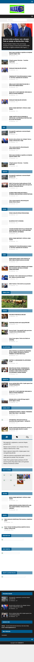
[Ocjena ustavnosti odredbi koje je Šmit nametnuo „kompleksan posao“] (2, 519)
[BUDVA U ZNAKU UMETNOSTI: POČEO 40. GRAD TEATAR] (5, 240)
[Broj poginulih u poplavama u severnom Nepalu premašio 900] (5, 133)
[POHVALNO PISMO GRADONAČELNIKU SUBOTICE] (13, 476)
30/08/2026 (12, 150)
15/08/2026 (12, 341)
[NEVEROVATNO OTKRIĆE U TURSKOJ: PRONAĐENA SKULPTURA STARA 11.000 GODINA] (5, 413)
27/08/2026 (12, 423)
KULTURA (5, 493)
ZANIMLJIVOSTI (6, 408)
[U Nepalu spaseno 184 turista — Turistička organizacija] (5, 62)
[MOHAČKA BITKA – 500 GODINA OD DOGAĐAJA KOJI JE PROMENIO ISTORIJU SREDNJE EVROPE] (7, 481)
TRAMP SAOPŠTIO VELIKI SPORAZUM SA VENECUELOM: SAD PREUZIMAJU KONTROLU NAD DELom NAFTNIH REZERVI (20, 118)
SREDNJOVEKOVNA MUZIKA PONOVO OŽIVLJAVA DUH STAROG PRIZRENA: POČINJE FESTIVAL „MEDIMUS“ (20, 507)
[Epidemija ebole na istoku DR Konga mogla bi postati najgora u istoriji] (5, 401)
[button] (32, 1)
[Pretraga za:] (17, 20)
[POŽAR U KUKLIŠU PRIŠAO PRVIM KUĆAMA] (5, 214)
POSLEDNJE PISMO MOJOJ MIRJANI (17, 314)
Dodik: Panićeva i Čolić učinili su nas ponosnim (20, 283)
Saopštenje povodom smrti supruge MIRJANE (19, 322)
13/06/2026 (8, 522)
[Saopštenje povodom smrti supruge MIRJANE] (5, 324)
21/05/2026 (12, 374)
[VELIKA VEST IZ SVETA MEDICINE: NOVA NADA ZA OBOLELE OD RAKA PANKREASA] (5, 93)
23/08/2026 (12, 285)
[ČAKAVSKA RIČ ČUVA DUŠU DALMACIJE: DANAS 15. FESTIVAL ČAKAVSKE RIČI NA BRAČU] (5, 78)
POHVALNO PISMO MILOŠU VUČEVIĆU (17, 68)
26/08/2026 (12, 279)
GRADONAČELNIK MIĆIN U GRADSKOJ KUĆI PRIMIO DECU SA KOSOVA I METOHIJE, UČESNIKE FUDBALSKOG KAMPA (20, 268)
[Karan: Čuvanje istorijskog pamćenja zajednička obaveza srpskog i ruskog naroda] (2, 527)
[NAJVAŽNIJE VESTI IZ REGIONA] (5, 222)
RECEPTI (5, 515)
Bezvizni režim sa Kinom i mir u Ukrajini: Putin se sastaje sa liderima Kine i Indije (16, 447)
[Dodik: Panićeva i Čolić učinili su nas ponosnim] (5, 285)
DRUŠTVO (5, 171)
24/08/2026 (12, 430)
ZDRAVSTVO (5, 379)
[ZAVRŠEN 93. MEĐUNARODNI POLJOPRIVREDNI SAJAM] (5, 361)
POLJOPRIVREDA (6, 347)
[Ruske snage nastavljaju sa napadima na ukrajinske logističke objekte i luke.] (5, 54)
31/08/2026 (12, 134)
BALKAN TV (21, 643)
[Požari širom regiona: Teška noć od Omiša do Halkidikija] (5, 340)
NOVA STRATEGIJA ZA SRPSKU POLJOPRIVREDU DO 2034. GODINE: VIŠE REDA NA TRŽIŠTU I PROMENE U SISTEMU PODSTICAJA (20, 352)
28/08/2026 (12, 271)
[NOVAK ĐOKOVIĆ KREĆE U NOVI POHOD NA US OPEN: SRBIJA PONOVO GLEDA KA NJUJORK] (5, 260)
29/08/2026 (12, 55)
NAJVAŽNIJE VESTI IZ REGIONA (16, 221)
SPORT (4, 255)
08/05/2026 (8, 530)
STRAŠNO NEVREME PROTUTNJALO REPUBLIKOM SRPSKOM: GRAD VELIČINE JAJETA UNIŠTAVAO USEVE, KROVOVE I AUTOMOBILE (20, 230)
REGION (4, 209)
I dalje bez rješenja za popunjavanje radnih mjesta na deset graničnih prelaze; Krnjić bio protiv (17, 456)
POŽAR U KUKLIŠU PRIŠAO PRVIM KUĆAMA (19, 213)
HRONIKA (5, 310)
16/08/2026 (12, 333)
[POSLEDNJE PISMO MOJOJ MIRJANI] (5, 316)
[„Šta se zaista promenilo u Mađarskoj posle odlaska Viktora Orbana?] (5, 148)
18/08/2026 (12, 324)
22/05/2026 (12, 363)
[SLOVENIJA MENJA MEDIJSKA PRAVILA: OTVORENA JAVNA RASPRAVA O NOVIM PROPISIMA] (5, 194)
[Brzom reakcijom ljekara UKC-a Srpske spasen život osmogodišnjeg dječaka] (5, 385)
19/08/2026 (12, 316)
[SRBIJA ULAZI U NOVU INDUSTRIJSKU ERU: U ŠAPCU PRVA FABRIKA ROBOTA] (5, 85)
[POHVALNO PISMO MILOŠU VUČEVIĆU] (5, 70)
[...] (27, 47)
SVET (4, 127)
